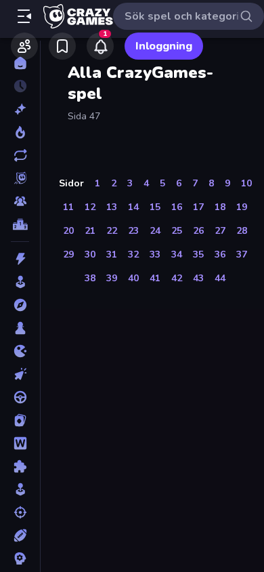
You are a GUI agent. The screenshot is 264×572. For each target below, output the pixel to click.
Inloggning (163, 46)
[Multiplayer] (20, 201)
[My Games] (62, 46)
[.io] (20, 351)
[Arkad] (20, 281)
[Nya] (20, 109)
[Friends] (24, 46)
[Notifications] (100, 46)
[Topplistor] (20, 224)
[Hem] (20, 63)
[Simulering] (20, 489)
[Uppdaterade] (20, 155)
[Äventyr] (20, 304)
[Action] (20, 258)
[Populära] (20, 132)
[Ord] (20, 443)
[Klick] (20, 374)
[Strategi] (20, 558)
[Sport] (20, 535)
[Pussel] (20, 466)
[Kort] (20, 420)
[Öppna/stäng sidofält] (24, 16)
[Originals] (20, 178)
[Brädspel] (20, 328)
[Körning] (20, 397)
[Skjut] (20, 512)
